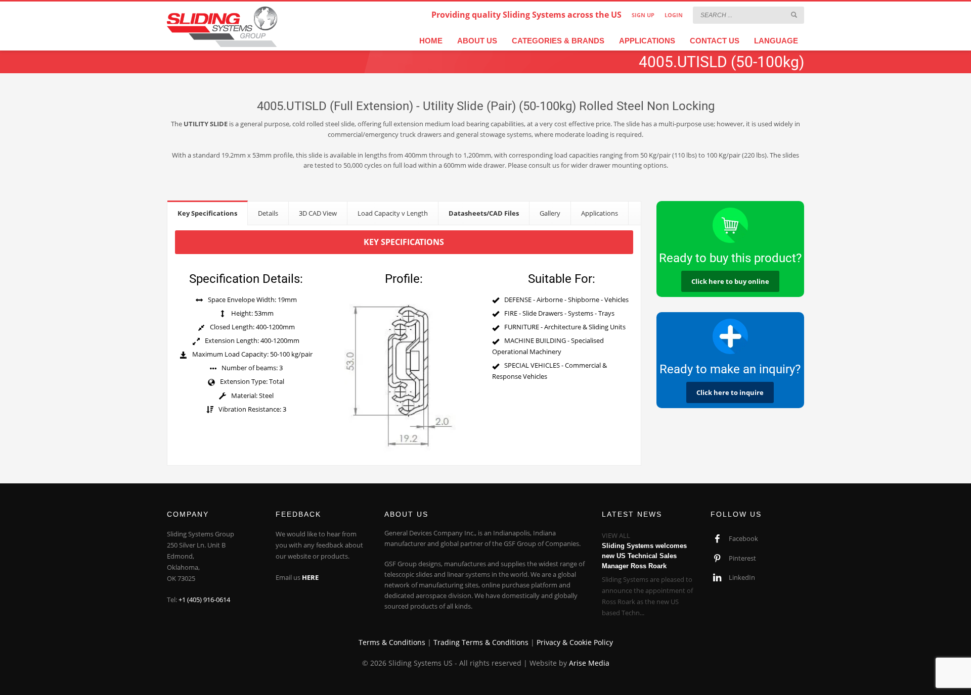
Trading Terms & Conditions (480, 642)
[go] (794, 14)
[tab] (207, 213)
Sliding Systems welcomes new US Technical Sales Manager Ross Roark (644, 556)
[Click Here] (730, 336)
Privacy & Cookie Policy (575, 642)
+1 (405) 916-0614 (204, 599)
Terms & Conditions (392, 642)
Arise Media (589, 663)
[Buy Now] (730, 225)
